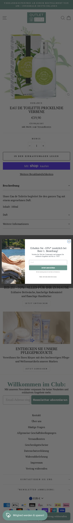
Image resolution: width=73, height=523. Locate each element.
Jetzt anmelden (48, 267)
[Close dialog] (68, 241)
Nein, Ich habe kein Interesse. (48, 277)
